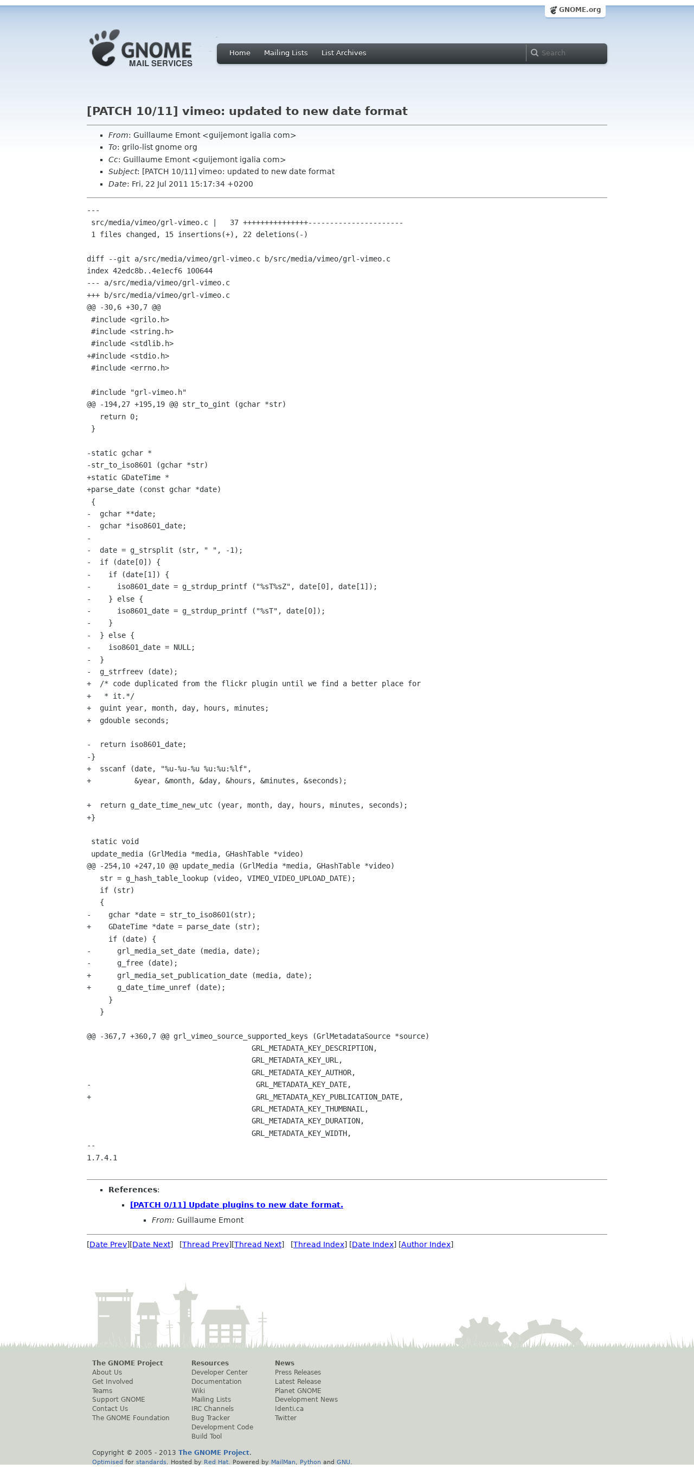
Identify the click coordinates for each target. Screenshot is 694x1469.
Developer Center (219, 1372)
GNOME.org (580, 10)
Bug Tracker (210, 1418)
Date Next (151, 1244)
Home (239, 53)
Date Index (373, 1244)
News (284, 1363)
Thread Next (257, 1244)
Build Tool (206, 1436)
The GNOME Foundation (131, 1418)
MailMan (283, 1462)
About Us (107, 1372)
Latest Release (298, 1381)
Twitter (286, 1418)
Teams (102, 1391)
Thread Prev (205, 1244)
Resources (210, 1363)
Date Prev (108, 1244)
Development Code (222, 1427)
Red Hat (216, 1462)
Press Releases (298, 1372)
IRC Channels (212, 1409)
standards (151, 1462)
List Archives (344, 53)
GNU (343, 1462)
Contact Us (110, 1409)
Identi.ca (289, 1409)
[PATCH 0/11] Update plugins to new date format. (236, 1204)
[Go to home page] (157, 69)
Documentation (216, 1381)
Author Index (426, 1244)
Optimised (107, 1462)
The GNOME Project (127, 1363)
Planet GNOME (298, 1391)
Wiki (198, 1391)
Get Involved (112, 1381)
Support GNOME (118, 1399)
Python (310, 1462)
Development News (306, 1399)
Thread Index (318, 1244)
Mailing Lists (286, 53)
